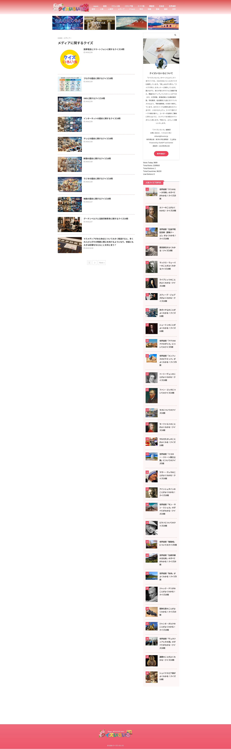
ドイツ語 (141, 6)
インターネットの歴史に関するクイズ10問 (102, 118)
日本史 (161, 6)
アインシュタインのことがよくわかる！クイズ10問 (167, 492)
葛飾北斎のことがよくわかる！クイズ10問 (167, 611)
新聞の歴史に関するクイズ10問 (97, 158)
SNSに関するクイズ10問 (94, 98)
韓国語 (151, 6)
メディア (121, 9)
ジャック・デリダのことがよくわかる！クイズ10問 (167, 591)
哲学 (93, 9)
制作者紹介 (161, 153)
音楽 (157, 9)
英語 (104, 6)
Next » (102, 262)
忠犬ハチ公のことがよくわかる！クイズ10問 (167, 312)
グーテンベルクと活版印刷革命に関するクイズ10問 (106, 218)
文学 (174, 9)
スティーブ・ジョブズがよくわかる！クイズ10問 (167, 297)
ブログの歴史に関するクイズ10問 (98, 78)
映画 (149, 9)
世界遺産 (172, 6)
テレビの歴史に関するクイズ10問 (98, 138)
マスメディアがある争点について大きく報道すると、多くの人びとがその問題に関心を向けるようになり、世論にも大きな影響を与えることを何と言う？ (109, 241)
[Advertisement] (72, 731)
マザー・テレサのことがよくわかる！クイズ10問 (167, 475)
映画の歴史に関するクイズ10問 (97, 198)
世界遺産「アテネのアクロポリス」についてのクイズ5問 (167, 343)
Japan (95, 6)
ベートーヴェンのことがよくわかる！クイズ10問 (167, 377)
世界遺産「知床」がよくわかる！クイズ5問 (168, 576)
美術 (165, 9)
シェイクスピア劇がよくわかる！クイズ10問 (167, 676)
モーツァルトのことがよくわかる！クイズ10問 (167, 427)
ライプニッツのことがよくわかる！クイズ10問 (167, 282)
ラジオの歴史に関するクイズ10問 (98, 178)
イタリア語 (129, 6)
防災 (141, 9)
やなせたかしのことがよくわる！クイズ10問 (167, 442)
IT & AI (132, 9)
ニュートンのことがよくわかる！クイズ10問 (167, 327)
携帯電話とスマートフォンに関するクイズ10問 (104, 49)
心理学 (110, 9)
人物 (101, 9)
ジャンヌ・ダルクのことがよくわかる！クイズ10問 (167, 626)
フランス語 (115, 6)
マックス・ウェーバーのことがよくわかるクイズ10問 (167, 265)
